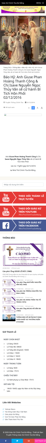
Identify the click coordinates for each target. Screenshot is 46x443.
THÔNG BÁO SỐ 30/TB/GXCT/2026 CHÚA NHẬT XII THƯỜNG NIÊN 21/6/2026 (28, 319)
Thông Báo (16, 67)
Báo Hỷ (24, 67)
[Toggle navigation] (40, 3)
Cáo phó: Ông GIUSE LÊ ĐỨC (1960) (17, 271)
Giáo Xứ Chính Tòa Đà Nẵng (13, 3)
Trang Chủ (7, 67)
